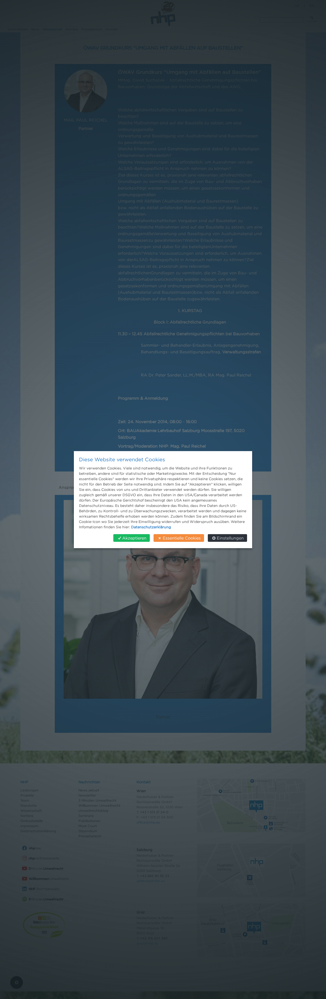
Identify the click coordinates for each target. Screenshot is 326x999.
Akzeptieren (134, 538)
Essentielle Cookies (182, 538)
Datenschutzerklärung (151, 527)
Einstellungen (230, 538)
